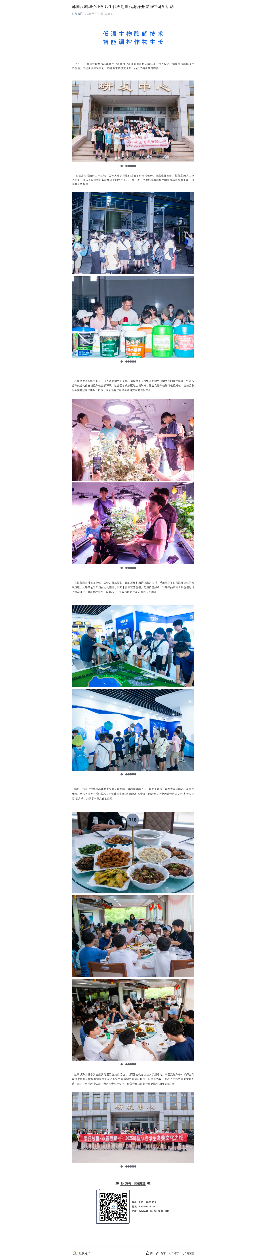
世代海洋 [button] (77, 13)
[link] (84, 1253)
